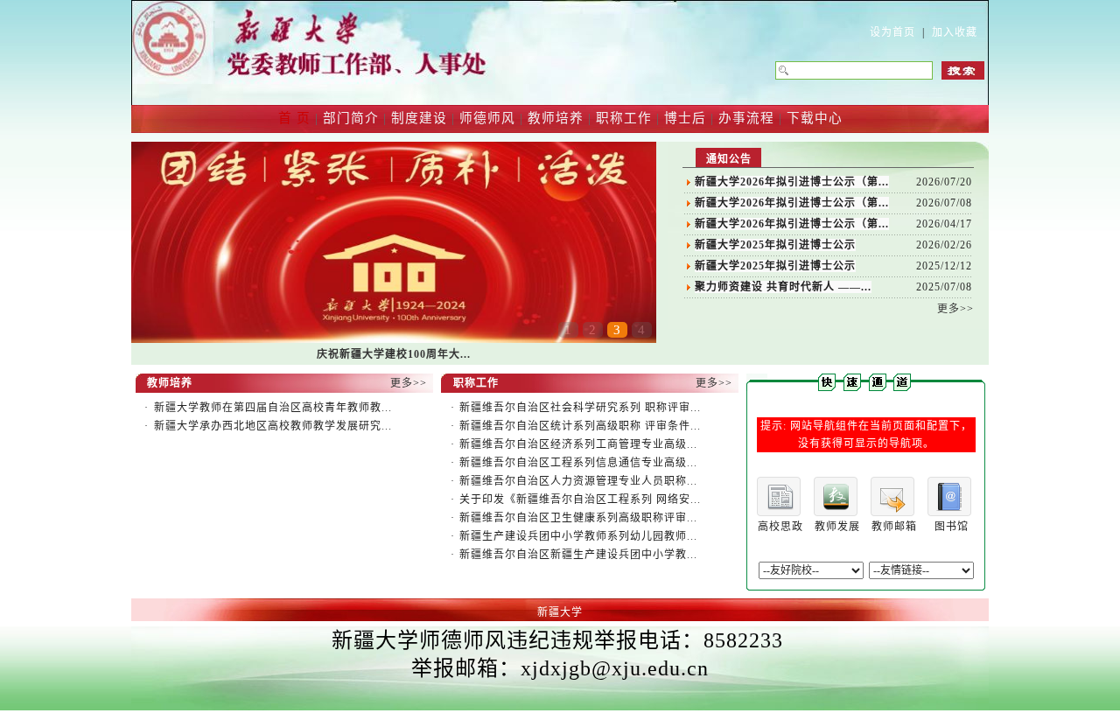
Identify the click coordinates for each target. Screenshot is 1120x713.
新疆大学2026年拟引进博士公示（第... (792, 182)
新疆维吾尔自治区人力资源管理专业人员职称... (578, 481)
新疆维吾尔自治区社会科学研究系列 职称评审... (580, 408)
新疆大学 (560, 612)
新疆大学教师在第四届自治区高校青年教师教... (273, 408)
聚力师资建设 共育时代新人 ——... (783, 287)
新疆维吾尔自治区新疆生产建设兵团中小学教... (578, 555)
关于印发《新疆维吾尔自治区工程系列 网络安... (580, 499)
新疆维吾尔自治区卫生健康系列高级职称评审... (578, 518)
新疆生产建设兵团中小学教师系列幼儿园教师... (578, 536)
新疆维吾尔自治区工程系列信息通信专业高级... (578, 463)
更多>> (955, 309)
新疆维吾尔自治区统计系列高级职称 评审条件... (580, 426)
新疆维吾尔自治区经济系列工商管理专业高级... (578, 444)
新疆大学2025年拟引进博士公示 (775, 245)
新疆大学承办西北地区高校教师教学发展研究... (273, 426)
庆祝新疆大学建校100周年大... (394, 354)
